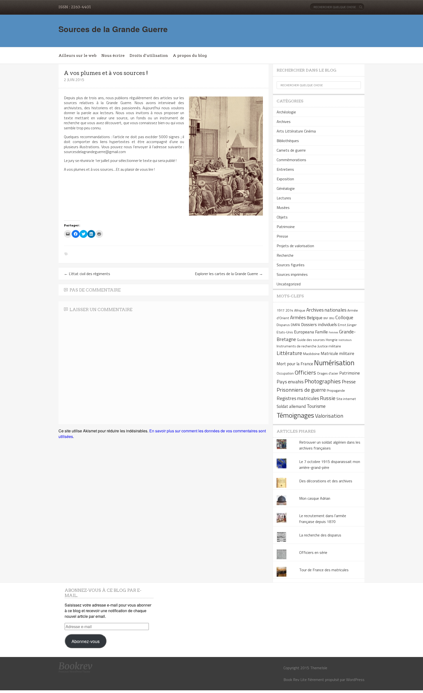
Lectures (284, 198)
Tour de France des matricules (324, 570)
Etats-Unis (285, 332)
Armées (298, 317)
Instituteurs (345, 340)
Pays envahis (290, 381)
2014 (289, 310)
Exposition (285, 179)
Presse (282, 236)
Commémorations (291, 160)
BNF (325, 318)
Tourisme (316, 406)
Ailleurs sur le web (77, 55)
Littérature (289, 353)
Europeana (304, 331)
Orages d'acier (327, 373)
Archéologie (286, 112)
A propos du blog (190, 55)
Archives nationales (326, 310)
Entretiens (285, 169)
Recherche (285, 255)
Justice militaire (329, 346)
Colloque (344, 317)
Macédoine (311, 353)
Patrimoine (286, 227)
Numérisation (334, 362)
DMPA (295, 325)
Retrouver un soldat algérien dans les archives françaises (329, 445)
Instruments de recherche (297, 346)
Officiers (305, 372)
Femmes (333, 332)
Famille (321, 331)
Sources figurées (291, 265)
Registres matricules (298, 398)
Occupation (285, 373)
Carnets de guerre (291, 150)
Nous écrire (113, 55)
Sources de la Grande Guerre (113, 29)
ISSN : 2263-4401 (75, 7)
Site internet (346, 398)
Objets (282, 217)
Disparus (283, 325)
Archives (284, 121)
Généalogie (286, 188)
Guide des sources (311, 339)
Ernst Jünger (347, 325)
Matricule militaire (337, 353)
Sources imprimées (292, 274)
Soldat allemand (291, 406)
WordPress (355, 679)
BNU (331, 318)
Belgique (314, 317)
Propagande (336, 390)
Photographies (323, 381)
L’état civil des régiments (87, 274)
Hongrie (332, 339)
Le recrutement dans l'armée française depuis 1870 (322, 518)
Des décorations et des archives (325, 481)
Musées (283, 207)
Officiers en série (313, 552)
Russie (327, 398)
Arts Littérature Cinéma (296, 131)
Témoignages (295, 415)
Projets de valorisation (295, 246)
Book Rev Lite (295, 679)
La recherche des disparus (320, 535)
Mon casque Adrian (314, 498)
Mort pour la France (295, 363)
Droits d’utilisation (148, 55)
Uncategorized (289, 284)
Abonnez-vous (85, 641)
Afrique (299, 310)
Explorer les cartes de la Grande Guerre (229, 274)
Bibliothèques (288, 141)
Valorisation (329, 416)
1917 (280, 310)
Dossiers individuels (319, 324)
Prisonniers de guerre (301, 390)
